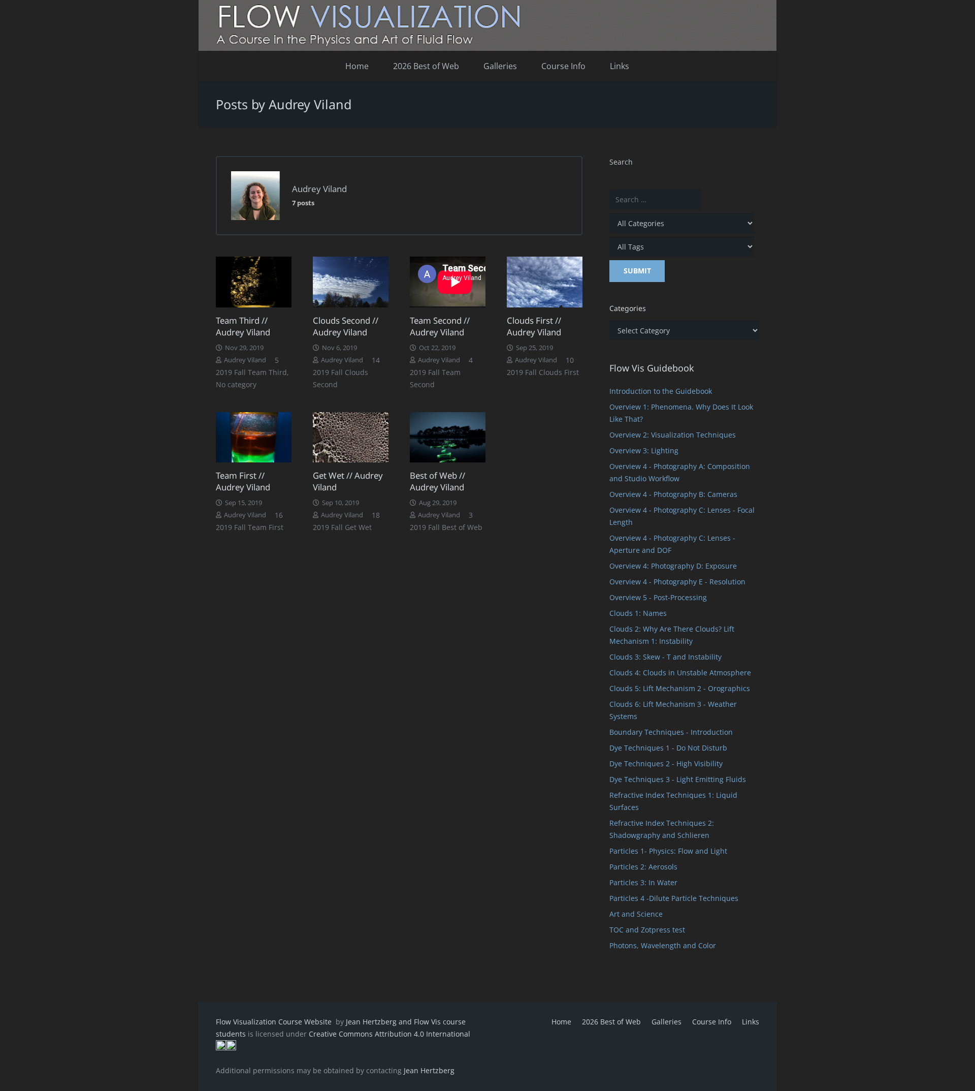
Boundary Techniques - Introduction (671, 732)
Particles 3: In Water (643, 882)
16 (279, 515)
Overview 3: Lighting (643, 450)
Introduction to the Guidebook (660, 391)
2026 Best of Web (611, 1021)
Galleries (666, 1021)
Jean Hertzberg (429, 1070)
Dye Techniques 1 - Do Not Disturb (668, 748)
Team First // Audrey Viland (243, 481)
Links (750, 1021)
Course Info (711, 1021)
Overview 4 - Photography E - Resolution (677, 581)
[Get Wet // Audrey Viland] (350, 437)
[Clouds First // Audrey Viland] (544, 282)
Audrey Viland (245, 360)
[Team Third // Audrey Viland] (253, 282)
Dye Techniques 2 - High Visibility (666, 763)
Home (561, 1021)
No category (236, 384)
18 (376, 515)
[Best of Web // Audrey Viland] (447, 437)
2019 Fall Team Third (251, 372)
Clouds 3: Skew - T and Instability (665, 657)
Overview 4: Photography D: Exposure (673, 566)
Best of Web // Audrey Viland (437, 481)
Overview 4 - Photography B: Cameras (673, 494)
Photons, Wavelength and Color (662, 945)
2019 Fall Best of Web (446, 527)
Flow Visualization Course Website (275, 1021)
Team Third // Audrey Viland (243, 326)
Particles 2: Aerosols (643, 866)
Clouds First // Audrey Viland (534, 326)
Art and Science (636, 914)
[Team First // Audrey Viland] (253, 437)
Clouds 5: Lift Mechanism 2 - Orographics (679, 688)
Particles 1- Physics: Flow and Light (668, 851)
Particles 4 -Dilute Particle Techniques (673, 898)
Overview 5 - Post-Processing (658, 597)
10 (570, 360)
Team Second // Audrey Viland (440, 326)
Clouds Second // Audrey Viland (345, 326)
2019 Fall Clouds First (543, 372)
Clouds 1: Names (638, 613)
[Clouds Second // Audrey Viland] (350, 282)
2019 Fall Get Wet (342, 527)
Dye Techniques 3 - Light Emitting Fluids (677, 779)
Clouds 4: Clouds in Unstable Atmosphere (680, 672)
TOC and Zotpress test (647, 929)
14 (376, 360)
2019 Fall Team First (249, 527)
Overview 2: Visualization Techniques (672, 435)
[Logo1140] (487, 25)
